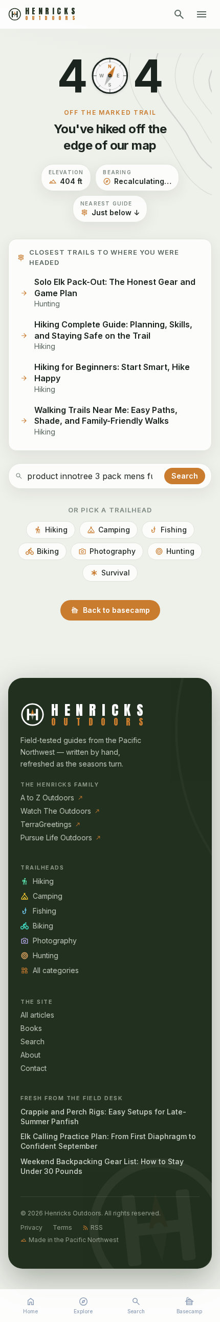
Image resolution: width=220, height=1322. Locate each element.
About (30, 1054)
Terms (62, 1227)
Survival (110, 573)
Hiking (51, 530)
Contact (33, 1068)
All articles (37, 1014)
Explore (83, 1305)
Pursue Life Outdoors (60, 837)
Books (31, 1028)
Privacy (31, 1227)
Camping (108, 530)
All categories (49, 970)
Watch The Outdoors (60, 811)
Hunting (174, 551)
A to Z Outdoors (51, 797)
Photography (107, 551)
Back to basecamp (110, 610)
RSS (92, 1227)
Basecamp (189, 1305)
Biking (42, 551)
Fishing (168, 530)
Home (30, 1305)
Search (136, 1305)
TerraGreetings (50, 824)
